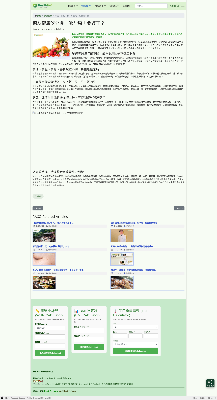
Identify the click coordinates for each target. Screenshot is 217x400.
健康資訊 (113, 6)
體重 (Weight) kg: (81, 336)
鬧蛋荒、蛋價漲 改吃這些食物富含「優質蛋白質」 (134, 270)
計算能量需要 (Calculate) (135, 351)
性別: (115, 323)
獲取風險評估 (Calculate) (50, 353)
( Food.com (39, 384)
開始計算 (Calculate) (89, 347)
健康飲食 (84, 6)
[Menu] (182, 6)
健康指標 (71, 6)
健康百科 (126, 6)
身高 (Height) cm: (81, 327)
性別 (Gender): (41, 324)
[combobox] (151, 5)
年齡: (115, 332)
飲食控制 (38, 196)
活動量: (115, 341)
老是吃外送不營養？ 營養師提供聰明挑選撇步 (132, 246)
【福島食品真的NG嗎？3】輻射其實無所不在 (53, 222)
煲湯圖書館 (99, 6)
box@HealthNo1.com (67, 391)
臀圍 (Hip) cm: (41, 342)
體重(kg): (147, 332)
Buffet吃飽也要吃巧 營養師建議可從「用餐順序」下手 (58, 270)
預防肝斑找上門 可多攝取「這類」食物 (51, 246)
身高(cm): (131, 332)
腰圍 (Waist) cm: (42, 333)
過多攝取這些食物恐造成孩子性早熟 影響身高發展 (134, 222)
